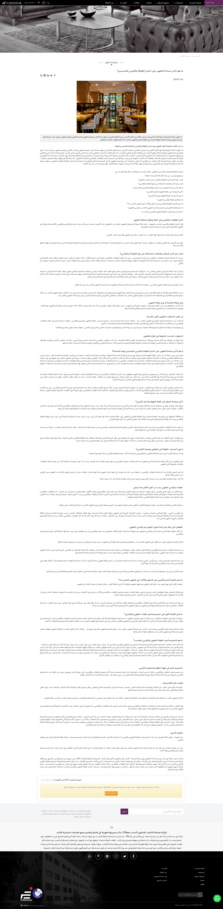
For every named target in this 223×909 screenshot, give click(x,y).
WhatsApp (89, 856)
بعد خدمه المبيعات (160, 876)
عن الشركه (163, 872)
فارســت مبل (196, 56)
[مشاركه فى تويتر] (51, 75)
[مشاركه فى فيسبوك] (55, 75)
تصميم (42, 905)
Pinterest (98, 856)
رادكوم (32, 905)
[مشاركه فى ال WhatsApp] (41, 75)
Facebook (133, 856)
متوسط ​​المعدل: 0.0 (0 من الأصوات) (67, 780)
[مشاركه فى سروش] (44, 75)
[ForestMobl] (18, 2)
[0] (42, 780)
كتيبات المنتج (162, 880)
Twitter (124, 856)
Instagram (115, 856)
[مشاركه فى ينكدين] (48, 75)
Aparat (107, 856)
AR (38, 2)
